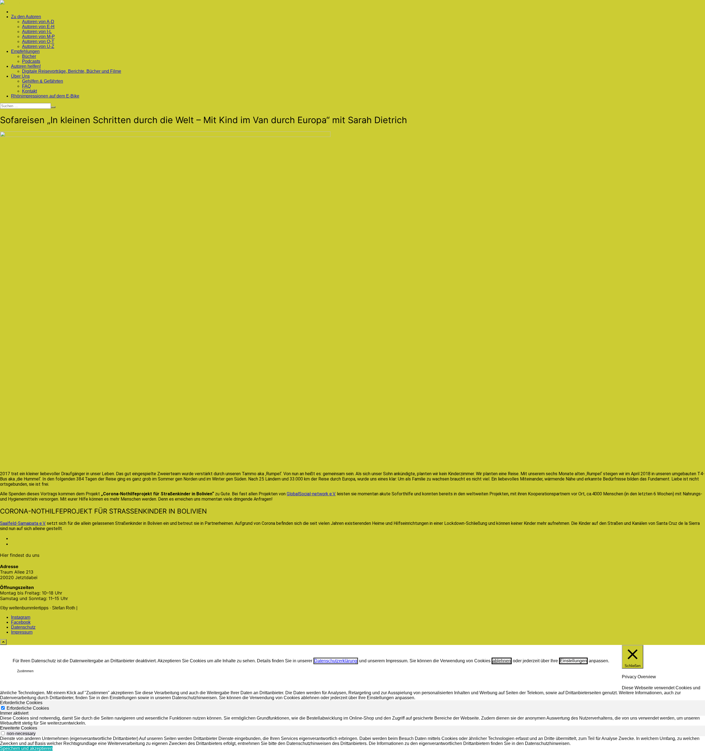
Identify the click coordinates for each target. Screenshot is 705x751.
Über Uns (20, 76)
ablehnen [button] (501, 660)
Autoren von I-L (37, 31)
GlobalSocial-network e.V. (311, 493)
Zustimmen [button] (25, 671)
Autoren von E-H (38, 26)
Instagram (20, 617)
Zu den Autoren (26, 16)
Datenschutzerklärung (335, 660)
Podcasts (31, 61)
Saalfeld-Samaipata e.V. (23, 523)
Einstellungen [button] (573, 660)
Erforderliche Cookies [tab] (21, 702)
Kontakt (29, 91)
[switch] (3, 733)
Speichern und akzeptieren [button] (26, 748)
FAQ (26, 86)
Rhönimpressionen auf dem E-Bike (45, 96)
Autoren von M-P (38, 36)
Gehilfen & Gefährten (42, 81)
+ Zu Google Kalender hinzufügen (46, 538)
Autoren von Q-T (38, 41)
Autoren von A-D (38, 21)
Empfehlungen (25, 51)
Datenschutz (23, 627)
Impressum (21, 632)
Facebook (21, 622)
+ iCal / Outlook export (35, 544)
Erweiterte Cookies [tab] (18, 728)
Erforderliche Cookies (28, 708)
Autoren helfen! (26, 66)
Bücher (29, 56)
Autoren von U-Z (38, 46)
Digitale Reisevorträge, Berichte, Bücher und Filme (71, 71)
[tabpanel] (352, 721)
